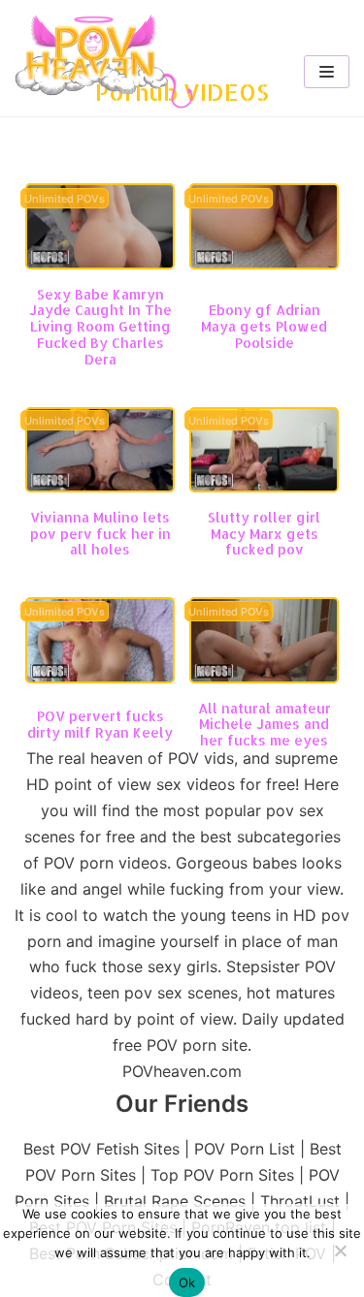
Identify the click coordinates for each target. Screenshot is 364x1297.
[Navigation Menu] (326, 71)
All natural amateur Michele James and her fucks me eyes (264, 724)
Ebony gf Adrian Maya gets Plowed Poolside (264, 326)
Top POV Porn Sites (222, 1175)
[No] (339, 1250)
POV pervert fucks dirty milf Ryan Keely (100, 724)
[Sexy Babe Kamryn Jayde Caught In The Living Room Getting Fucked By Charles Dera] (100, 263)
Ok (187, 1282)
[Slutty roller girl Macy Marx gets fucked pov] (264, 486)
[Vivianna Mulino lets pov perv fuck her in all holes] (100, 486)
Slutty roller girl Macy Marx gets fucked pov (264, 533)
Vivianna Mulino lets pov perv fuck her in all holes (100, 533)
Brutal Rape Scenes (175, 1201)
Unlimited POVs (64, 199)
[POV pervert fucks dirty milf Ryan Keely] (100, 677)
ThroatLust (300, 1201)
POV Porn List (244, 1148)
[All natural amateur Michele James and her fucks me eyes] (264, 677)
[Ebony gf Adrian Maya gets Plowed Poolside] (264, 263)
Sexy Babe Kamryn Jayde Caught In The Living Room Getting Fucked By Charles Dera (100, 326)
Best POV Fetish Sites (101, 1148)
